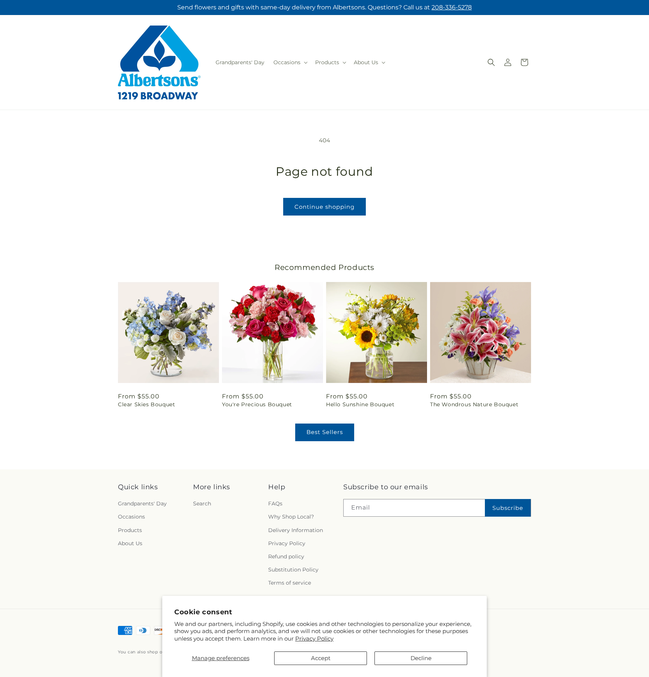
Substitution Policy (293, 569)
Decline (421, 658)
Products (130, 530)
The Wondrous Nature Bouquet (474, 404)
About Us (130, 543)
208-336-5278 (452, 7)
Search (202, 504)
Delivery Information (295, 530)
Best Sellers (324, 432)
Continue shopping (324, 206)
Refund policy (286, 556)
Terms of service (289, 583)
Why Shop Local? (291, 517)
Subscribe (507, 507)
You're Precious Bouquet (257, 404)
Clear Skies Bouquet (146, 404)
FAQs (275, 504)
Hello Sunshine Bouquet (360, 404)
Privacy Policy (314, 638)
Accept (321, 658)
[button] (290, 62)
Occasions (131, 517)
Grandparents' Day (142, 504)
